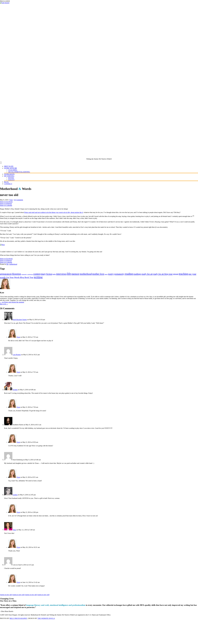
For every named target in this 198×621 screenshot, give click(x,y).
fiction (49, 274)
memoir (75, 273)
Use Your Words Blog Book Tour (19, 277)
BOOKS (11, 178)
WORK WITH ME (10, 168)
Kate (11, 200)
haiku (54, 274)
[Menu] (1, 163)
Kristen (15, 390)
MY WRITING (9, 176)
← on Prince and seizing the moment (12, 302)
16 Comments (18, 200)
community (24, 274)
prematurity (119, 274)
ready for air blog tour (163, 274)
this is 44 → (4, 304)
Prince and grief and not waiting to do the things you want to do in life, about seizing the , (53, 212)
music (106, 274)
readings (137, 274)
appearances (6, 274)
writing (38, 277)
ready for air (147, 274)
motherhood (13, 264)
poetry (111, 274)
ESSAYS (11, 180)
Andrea (15, 495)
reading (129, 273)
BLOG (6, 182)
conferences (30, 274)
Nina (14, 530)
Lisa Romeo (17, 354)
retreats (175, 274)
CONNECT (8, 184)
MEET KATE (8, 166)
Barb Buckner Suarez (20, 319)
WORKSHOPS (9, 174)
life (7, 264)
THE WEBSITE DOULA (46, 618)
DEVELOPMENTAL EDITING (19, 172)
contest (36, 274)
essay (43, 274)
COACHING (12, 170)
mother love (98, 273)
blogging (16, 274)
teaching (183, 273)
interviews (61, 274)
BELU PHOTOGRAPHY (18, 618)
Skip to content (5, 1)
